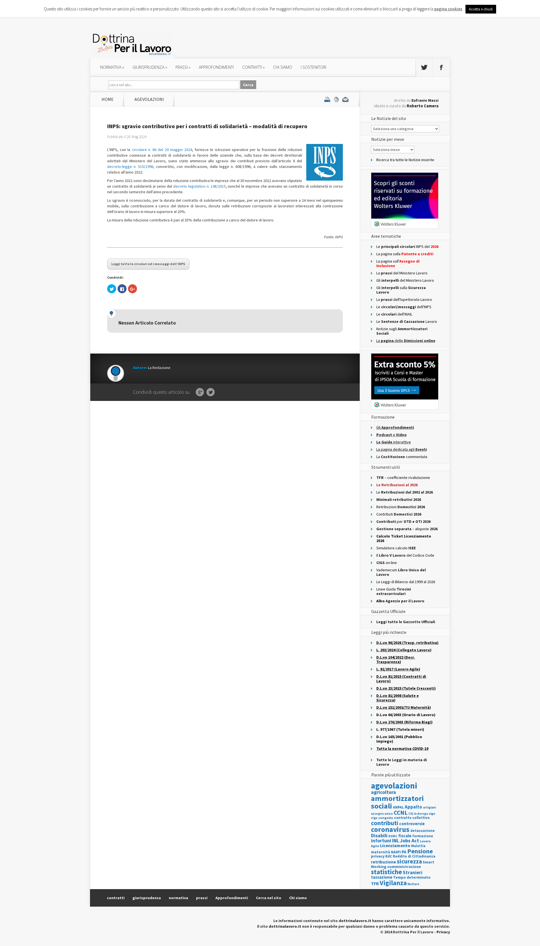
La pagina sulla (404, 253)
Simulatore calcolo (396, 547)
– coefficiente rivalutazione (403, 477)
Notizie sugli (402, 331)
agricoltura (383, 792)
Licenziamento (395, 845)
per (403, 521)
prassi (183, 67)
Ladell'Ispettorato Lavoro (404, 299)
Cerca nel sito (268, 897)
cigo (432, 814)
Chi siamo (282, 67)
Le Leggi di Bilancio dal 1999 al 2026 (405, 581)
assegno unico (382, 814)
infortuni (381, 840)
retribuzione (383, 862)
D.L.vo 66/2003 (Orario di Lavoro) (405, 714)
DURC (392, 836)
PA (404, 851)
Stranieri (412, 872)
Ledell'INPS (403, 306)
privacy (377, 856)
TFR (375, 883)
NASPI (396, 852)
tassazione (381, 877)
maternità (380, 852)
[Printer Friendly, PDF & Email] (336, 99)
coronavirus (390, 829)
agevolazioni (149, 99)
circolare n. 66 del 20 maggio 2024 (162, 149)
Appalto (413, 807)
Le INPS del (407, 246)
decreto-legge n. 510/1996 (130, 166)
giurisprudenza (149, 67)
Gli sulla (401, 290)
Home (108, 99)
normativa (112, 67)
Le (404, 492)
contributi (384, 823)
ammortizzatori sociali (397, 802)
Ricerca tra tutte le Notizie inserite (405, 159)
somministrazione (404, 866)
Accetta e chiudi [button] (481, 9)
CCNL (401, 812)
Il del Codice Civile (405, 555)
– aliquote (407, 528)
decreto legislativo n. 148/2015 (199, 186)
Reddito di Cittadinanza (414, 856)
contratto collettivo (412, 817)
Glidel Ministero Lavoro (405, 280)
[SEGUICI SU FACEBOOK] (441, 68)
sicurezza (409, 861)
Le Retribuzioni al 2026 (397, 484)
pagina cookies (448, 9)
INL (395, 840)
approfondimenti (216, 67)
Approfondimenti (231, 897)
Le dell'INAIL (394, 314)
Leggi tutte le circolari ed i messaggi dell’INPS (148, 264)
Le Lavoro (406, 321)
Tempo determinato (412, 877)
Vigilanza (393, 883)
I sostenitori (313, 67)
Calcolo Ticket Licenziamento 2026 (403, 538)
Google (199, 392)
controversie (412, 823)
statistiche (386, 872)
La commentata (401, 456)
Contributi (398, 514)
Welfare (413, 884)
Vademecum (401, 572)
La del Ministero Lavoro (402, 273)
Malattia (418, 846)
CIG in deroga (418, 814)
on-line (386, 562)
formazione (422, 836)
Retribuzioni (400, 506)
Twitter (210, 392)
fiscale (404, 835)
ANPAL (398, 807)
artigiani (429, 807)
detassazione (422, 830)
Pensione (420, 851)
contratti (253, 67)
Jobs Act (409, 840)
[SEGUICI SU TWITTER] (424, 68)
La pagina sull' (398, 263)
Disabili (379, 835)
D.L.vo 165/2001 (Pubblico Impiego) (399, 739)
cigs (374, 818)
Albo (400, 600)
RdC (388, 856)
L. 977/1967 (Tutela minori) (400, 729)
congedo (385, 818)
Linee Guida (393, 591)
